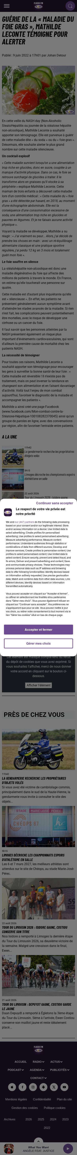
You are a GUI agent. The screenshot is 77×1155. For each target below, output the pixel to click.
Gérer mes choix (38, 643)
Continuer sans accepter (54, 503)
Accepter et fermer (38, 629)
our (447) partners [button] (24, 521)
